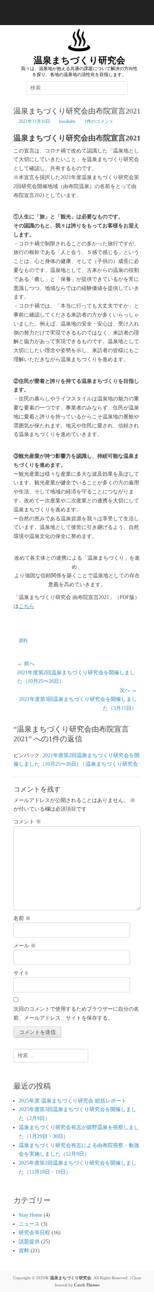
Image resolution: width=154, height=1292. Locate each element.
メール (24, 945)
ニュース (29, 1224)
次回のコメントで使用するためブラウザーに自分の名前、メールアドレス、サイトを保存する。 (76, 1013)
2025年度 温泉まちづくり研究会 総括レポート (72, 1101)
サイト (21, 973)
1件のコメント (99, 121)
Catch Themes (86, 1285)
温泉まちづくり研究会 (79, 60)
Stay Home (30, 1215)
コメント (27, 821)
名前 (22, 918)
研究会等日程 (34, 1232)
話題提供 (29, 1241)
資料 (23, 640)
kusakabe (67, 121)
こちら (26, 606)
